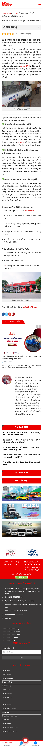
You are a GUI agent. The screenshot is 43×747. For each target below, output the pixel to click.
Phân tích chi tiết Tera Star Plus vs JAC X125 (21, 463)
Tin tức (15, 13)
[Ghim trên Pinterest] (13, 314)
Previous (37, 326)
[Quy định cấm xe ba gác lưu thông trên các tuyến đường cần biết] (21, 341)
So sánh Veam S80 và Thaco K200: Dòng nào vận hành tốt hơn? (21, 434)
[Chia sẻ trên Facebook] (3, 314)
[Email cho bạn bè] (9, 314)
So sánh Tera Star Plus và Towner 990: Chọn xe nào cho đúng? (21, 441)
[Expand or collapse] (38, 27)
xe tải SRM (24, 66)
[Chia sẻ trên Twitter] (6, 314)
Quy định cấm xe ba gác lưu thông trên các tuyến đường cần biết (21, 358)
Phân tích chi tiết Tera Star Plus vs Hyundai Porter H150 (21, 456)
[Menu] (39, 4)
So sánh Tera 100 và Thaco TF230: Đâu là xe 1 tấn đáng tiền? (21, 449)
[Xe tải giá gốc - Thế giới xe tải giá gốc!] (9, 3)
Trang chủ (6, 13)
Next (40, 326)
